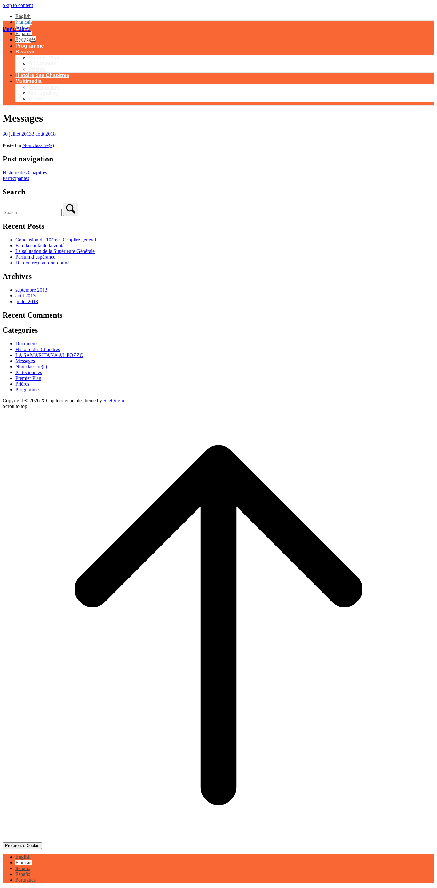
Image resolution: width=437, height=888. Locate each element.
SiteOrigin (113, 400)
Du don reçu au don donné (42, 262)
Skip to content (18, 5)
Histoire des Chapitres (42, 75)
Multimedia (28, 81)
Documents (42, 63)
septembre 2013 (31, 290)
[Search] (70, 209)
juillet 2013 (26, 301)
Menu (17, 29)
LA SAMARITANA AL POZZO (49, 355)
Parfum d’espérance (35, 257)
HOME (23, 40)
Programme (29, 46)
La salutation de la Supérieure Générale (55, 251)
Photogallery (44, 87)
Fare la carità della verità (40, 245)
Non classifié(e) (38, 145)
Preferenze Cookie (22, 845)
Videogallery (43, 93)
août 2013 (25, 295)
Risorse (24, 51)
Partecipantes (16, 178)
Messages (25, 361)
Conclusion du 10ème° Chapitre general (55, 239)
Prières (37, 69)
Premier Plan (44, 57)
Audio (35, 98)
